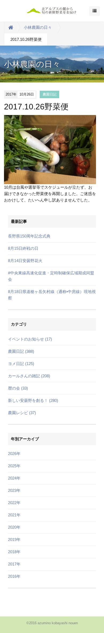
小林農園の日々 (38, 27)
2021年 (14, 515)
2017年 (14, 564)
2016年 (14, 576)
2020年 (14, 527)
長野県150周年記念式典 (29, 236)
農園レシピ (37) (22, 412)
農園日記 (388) (21, 351)
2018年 (14, 551)
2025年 (14, 466)
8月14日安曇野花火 (25, 260)
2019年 (14, 539)
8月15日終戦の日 (23, 248)
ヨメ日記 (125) (21, 363)
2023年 (14, 490)
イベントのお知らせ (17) (30, 339)
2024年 (14, 478)
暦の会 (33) (18, 388)
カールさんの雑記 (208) (29, 376)
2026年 (14, 453)
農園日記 (50, 94)
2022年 (14, 502)
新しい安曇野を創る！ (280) (33, 400)
